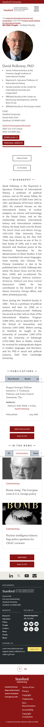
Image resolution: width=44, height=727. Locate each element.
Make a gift (34, 649)
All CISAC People (10, 25)
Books (28, 378)
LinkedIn (31, 629)
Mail (26, 624)
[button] (41, 379)
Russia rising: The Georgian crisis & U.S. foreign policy (22, 478)
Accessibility (27, 709)
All (9, 453)
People (5, 625)
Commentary (22, 453)
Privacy (25, 691)
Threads (36, 629)
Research (6, 616)
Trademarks (27, 699)
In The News (22, 168)
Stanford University (11, 1)
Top (25, 669)
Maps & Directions (12, 690)
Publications (22, 158)
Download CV (11, 137)
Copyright (26, 695)
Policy (4, 622)
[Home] (17, 9)
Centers (5, 628)
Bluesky (31, 624)
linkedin (11, 576)
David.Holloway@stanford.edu (16, 125)
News (35, 453)
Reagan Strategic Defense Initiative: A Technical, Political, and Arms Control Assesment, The (22, 401)
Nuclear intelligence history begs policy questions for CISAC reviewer (22, 525)
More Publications (22, 429)
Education (6, 619)
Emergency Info (11, 696)
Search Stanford (11, 693)
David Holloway (22, 408)
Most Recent (13, 378)
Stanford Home (11, 687)
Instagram (26, 629)
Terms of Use (28, 687)
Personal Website (13, 142)
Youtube (36, 624)
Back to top (22, 436)
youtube (26, 576)
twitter (19, 576)
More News (22, 557)
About (4, 638)
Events (5, 634)
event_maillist (34, 576)
